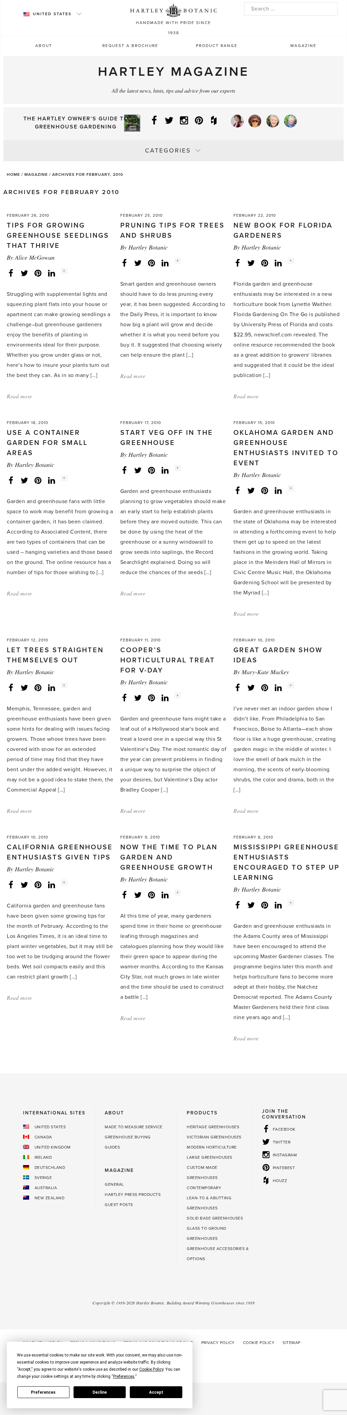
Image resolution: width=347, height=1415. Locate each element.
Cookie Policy (259, 1342)
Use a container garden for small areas (47, 443)
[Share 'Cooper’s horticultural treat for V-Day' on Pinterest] (151, 697)
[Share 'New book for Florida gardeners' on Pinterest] (265, 263)
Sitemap (292, 1342)
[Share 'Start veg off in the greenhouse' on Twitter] (138, 470)
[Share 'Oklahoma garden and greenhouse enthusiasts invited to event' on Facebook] (237, 490)
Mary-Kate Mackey (265, 672)
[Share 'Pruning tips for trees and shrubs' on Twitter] (138, 263)
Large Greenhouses (209, 1157)
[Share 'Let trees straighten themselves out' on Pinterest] (38, 687)
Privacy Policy (218, 1342)
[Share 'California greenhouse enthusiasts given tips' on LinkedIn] (51, 884)
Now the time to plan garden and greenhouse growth (169, 857)
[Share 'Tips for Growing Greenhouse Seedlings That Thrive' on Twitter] (24, 273)
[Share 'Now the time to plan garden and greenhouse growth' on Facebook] (124, 895)
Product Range (217, 45)
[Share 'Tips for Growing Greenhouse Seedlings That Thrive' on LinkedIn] (51, 273)
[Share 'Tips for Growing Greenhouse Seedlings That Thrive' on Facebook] (11, 273)
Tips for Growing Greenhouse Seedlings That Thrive (58, 235)
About (43, 45)
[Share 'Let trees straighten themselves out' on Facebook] (11, 687)
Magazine (303, 45)
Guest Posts (119, 1204)
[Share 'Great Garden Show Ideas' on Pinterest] (265, 687)
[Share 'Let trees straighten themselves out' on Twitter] (24, 687)
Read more (19, 396)
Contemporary (204, 1187)
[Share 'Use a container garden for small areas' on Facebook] (11, 480)
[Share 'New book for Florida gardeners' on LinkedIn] (278, 263)
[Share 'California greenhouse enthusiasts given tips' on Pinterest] (38, 884)
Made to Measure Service (134, 1127)
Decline (100, 1392)
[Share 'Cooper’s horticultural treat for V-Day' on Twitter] (138, 697)
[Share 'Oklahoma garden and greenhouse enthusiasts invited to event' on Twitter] (251, 490)
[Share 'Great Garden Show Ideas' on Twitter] (251, 687)
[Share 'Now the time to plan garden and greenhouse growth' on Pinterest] (151, 895)
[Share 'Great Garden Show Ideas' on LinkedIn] (278, 687)
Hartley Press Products (133, 1194)
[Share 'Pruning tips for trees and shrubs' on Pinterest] (151, 263)
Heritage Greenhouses (213, 1127)
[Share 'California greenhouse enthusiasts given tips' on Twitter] (24, 884)
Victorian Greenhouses (214, 1137)
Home (13, 174)
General (114, 1184)
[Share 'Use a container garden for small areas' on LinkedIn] (51, 480)
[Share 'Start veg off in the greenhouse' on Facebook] (124, 470)
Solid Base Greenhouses (215, 1218)
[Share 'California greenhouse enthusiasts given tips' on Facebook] (11, 884)
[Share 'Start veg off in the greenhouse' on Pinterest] (151, 470)
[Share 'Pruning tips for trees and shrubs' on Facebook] (124, 263)
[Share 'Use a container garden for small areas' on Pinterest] (38, 480)
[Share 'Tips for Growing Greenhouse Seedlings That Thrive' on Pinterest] (38, 273)
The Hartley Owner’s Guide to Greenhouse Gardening (75, 122)
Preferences (43, 1392)
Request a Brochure (130, 45)
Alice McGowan (35, 257)
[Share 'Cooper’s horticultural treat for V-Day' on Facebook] (124, 697)
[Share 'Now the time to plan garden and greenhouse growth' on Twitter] (138, 895)
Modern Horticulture (212, 1147)
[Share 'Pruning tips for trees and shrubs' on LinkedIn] (165, 263)
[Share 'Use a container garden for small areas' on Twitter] (24, 480)
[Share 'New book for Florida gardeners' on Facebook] (237, 263)
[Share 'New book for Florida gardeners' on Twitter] (251, 263)
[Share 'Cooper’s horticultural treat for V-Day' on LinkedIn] (165, 697)
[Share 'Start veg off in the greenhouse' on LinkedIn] (165, 470)
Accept (156, 1392)
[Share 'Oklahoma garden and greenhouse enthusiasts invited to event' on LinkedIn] (278, 490)
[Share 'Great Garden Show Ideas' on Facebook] (237, 687)
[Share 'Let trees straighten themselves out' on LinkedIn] (51, 687)
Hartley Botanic (148, 247)
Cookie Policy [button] (151, 1369)
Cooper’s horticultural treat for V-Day (167, 660)
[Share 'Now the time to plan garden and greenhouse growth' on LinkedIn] (165, 895)
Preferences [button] (124, 1376)
